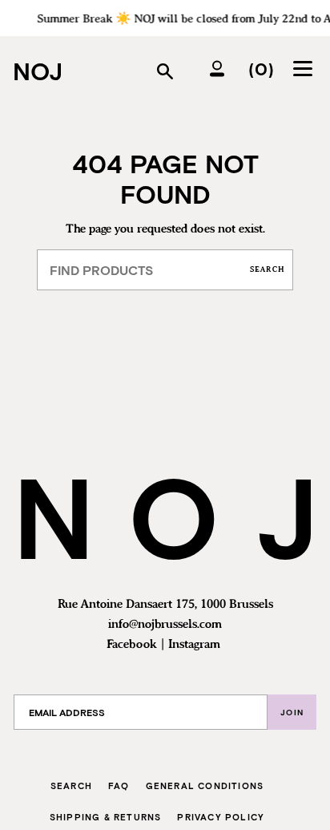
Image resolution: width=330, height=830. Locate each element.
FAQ (119, 785)
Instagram (194, 644)
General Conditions (205, 785)
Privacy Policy (220, 817)
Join (292, 712)
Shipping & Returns (106, 817)
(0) (261, 68)
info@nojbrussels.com (165, 624)
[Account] (217, 68)
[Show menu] (305, 68)
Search (267, 269)
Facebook (132, 644)
